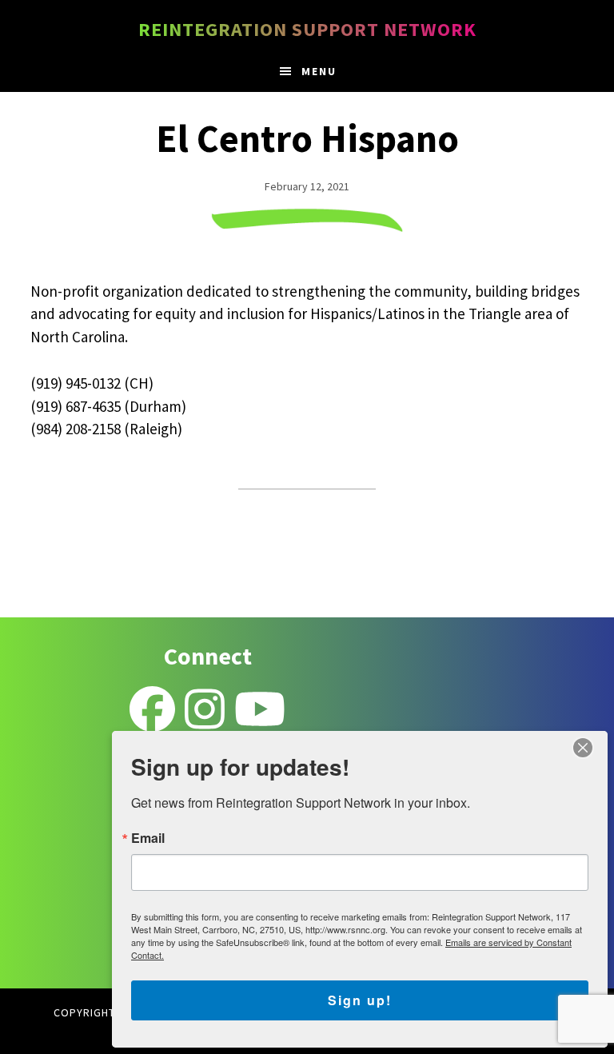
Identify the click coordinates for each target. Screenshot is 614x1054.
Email (148, 838)
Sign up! (360, 1000)
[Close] (583, 748)
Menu (319, 71)
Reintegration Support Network (307, 29)
